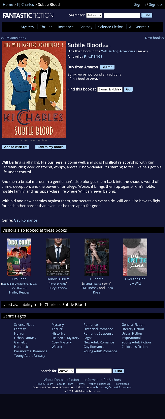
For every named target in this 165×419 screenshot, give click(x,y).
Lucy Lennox (58, 288)
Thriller (46, 26)
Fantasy (85, 26)
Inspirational (131, 338)
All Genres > (140, 26)
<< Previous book (13, 38)
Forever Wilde (58, 283)
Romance (66, 26)
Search (107, 67)
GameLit (20, 342)
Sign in (140, 4)
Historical (59, 333)
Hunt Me (96, 279)
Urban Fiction (132, 333)
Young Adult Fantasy (29, 355)
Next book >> (155, 38)
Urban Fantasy (25, 338)
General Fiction (133, 324)
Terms (81, 384)
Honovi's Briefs (58, 279)
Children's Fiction (135, 346)
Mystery (27, 26)
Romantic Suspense (98, 333)
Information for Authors (103, 380)
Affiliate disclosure (99, 384)
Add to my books (50, 147)
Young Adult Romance (100, 351)
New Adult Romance (99, 342)
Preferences (122, 384)
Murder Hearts (92, 283)
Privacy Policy (44, 384)
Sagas (88, 338)
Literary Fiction (133, 329)
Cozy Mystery (62, 342)
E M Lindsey (89, 288)
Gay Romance (25, 220)
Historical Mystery (65, 338)
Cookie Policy (65, 384)
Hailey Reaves (19, 292)
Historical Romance (98, 329)
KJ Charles (93, 56)
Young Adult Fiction (136, 342)
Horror (19, 333)
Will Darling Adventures (119, 51)
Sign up (155, 4)
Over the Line (135, 279)
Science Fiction (110, 26)
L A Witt (135, 283)
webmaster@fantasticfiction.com (112, 387)
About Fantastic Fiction (61, 380)
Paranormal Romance (30, 351)
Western (58, 346)
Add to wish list (15, 147)
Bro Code (19, 279)
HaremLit (21, 346)
